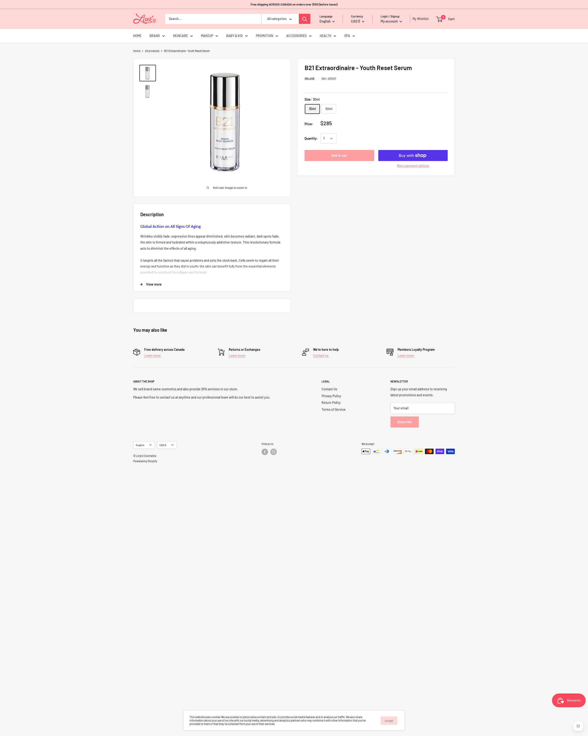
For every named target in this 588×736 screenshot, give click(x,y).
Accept (389, 720)
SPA (347, 36)
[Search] (304, 19)
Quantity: (311, 138)
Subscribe (404, 422)
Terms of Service (334, 409)
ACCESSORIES (296, 36)
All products (152, 50)
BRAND (155, 36)
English (140, 445)
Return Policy (331, 403)
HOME (137, 36)
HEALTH (325, 36)
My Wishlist (419, 19)
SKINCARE (180, 36)
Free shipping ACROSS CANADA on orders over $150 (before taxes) (294, 4)
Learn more (152, 355)
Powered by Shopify (145, 461)
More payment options (413, 166)
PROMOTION (264, 36)
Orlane (310, 78)
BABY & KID (234, 36)
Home (136, 50)
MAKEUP (207, 36)
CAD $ (162, 445)
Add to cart (339, 155)
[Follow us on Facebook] (265, 452)
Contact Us (329, 389)
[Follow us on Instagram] (273, 452)
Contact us (320, 355)
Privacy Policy (331, 396)
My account (390, 21)
